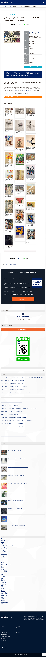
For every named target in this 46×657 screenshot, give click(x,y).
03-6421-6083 (14, 90)
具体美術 (3, 557)
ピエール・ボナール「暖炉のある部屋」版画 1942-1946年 (19, 181)
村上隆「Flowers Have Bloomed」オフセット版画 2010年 (11, 411)
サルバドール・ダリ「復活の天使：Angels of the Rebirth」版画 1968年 (9, 148)
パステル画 (3, 551)
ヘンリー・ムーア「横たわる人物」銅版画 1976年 (17, 525)
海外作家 (14, 264)
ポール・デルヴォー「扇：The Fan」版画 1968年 (8, 196)
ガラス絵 (2, 542)
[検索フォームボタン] (43, 370)
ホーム (3, 627)
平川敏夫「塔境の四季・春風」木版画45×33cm (16, 475)
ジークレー (3, 547)
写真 (2, 559)
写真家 (3, 561)
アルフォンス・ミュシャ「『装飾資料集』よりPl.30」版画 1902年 (9, 214)
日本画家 (4, 571)
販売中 (2, 598)
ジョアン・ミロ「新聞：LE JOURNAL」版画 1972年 (30, 225)
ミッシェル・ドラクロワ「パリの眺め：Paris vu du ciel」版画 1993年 (13, 436)
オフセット (4, 540)
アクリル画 (3, 538)
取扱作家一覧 (4, 632)
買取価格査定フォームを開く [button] (12, 96)
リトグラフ (7, 264)
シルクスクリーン (7, 545)
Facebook (19, 630)
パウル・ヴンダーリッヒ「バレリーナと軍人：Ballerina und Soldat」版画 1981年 (9, 131)
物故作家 (4, 593)
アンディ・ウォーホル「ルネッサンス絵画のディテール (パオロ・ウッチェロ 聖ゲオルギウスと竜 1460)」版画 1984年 (22, 377)
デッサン (3, 550)
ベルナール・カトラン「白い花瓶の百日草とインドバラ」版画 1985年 (9, 165)
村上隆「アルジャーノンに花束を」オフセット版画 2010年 (11, 402)
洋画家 (10, 264)
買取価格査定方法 (5, 634)
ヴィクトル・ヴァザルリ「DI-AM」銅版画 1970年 (10, 414)
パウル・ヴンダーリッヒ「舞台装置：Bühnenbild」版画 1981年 (30, 115)
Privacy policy (4, 642)
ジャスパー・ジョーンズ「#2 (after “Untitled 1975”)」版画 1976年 (9, 179)
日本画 (2, 569)
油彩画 (3, 580)
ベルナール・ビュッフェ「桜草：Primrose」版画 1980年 (30, 209)
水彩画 (3, 578)
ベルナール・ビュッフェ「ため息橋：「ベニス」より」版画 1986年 (30, 241)
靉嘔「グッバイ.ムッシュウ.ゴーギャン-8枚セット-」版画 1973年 (12, 380)
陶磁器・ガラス (4, 602)
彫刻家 (3, 566)
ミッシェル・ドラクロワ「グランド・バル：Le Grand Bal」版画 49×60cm (30, 161)
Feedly (19, 632)
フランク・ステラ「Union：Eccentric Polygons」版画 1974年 (19, 205)
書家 (2, 574)
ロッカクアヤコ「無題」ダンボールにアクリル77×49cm (18, 483)
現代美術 (4, 595)
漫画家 (2, 586)
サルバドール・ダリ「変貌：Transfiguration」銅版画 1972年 (12, 423)
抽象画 (2, 567)
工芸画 (2, 562)
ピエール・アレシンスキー (34, 32)
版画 (17, 264)
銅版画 (3, 600)
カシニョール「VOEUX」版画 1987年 (19, 166)
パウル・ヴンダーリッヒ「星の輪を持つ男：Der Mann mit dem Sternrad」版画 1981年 (19, 132)
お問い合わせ (4, 640)
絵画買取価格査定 (6, 2)
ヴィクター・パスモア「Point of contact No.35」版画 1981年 (30, 148)
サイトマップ (4, 647)
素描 (2, 597)
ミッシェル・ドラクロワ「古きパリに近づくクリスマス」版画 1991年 (19, 193)
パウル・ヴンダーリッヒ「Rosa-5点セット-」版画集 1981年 (8, 114)
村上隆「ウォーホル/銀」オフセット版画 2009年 (10, 405)
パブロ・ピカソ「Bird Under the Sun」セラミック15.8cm (18, 467)
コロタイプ (3, 543)
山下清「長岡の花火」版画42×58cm (14, 450)
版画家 (3, 591)
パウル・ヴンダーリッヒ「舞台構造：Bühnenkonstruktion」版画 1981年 (19, 115)
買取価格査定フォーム (26, 90)
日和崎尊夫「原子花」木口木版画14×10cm (15, 508)
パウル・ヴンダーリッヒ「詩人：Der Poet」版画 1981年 (30, 131)
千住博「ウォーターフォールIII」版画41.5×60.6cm (17, 458)
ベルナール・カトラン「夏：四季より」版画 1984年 (19, 239)
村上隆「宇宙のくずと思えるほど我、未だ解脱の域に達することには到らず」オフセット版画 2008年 (19, 408)
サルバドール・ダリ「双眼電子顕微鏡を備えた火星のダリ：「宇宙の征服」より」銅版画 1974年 (30, 197)
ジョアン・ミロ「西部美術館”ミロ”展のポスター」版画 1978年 (30, 179)
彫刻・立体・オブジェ (7, 564)
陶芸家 (2, 603)
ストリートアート (5, 548)
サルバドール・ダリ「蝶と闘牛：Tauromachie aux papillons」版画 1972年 (19, 221)
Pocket (20, 24)
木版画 (3, 576)
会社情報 (3, 638)
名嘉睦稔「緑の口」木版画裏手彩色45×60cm (16, 500)
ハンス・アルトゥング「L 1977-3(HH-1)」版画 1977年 (8, 247)
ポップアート (4, 554)
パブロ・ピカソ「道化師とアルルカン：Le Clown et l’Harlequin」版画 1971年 (9, 230)
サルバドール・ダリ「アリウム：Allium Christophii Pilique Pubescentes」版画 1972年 (19, 149)
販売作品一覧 (4, 630)
